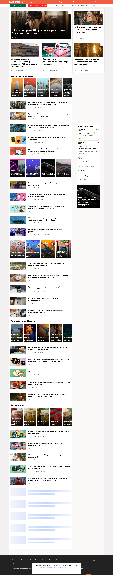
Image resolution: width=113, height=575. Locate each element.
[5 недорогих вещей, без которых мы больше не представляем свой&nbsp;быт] (40, 312)
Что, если (40, 374)
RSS (63, 563)
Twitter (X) (37, 563)
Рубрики (31, 560)
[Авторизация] (102, 2)
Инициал (58, 563)
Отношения (41, 199)
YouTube (51, 563)
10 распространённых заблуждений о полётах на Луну (88, 178)
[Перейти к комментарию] (88, 134)
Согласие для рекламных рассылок (22, 571)
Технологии (55, 70)
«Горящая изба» (39, 118)
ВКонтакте (29, 563)
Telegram (22, 563)
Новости (23, 37)
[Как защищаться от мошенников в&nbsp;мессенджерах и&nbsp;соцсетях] (56, 57)
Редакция (44, 560)
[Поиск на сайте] (95, 2)
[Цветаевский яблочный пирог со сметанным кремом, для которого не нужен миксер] (40, 116)
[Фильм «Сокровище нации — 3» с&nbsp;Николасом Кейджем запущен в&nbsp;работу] (88, 57)
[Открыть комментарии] (16, 37)
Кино (28, 37)
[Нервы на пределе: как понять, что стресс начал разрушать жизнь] (40, 445)
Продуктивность (42, 436)
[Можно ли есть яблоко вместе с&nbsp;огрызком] (40, 373)
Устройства (47, 154)
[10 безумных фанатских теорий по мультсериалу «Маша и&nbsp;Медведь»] (88, 25)
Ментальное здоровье (43, 448)
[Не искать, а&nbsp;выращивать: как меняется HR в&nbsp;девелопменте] (40, 301)
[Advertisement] (88, 98)
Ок (56, 571)
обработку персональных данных (56, 567)
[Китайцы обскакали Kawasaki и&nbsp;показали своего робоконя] (40, 232)
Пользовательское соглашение (27, 566)
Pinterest (44, 563)
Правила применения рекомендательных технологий (27, 568)
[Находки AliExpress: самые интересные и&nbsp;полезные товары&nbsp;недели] (40, 139)
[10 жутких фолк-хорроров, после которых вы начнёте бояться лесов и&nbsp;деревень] (40, 266)
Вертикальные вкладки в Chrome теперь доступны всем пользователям (88, 165)
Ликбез (42, 483)
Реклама (12, 256)
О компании (59, 560)
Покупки (40, 142)
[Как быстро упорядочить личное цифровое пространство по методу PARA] (40, 434)
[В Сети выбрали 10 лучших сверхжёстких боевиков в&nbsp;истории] (40, 25)
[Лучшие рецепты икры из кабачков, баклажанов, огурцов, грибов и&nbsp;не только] (40, 385)
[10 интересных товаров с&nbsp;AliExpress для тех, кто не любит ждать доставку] (40, 469)
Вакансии (51, 560)
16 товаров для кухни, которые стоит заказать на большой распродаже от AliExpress (88, 151)
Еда (46, 118)
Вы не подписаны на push (74, 563)
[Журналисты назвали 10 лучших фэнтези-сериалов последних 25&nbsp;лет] (40, 457)
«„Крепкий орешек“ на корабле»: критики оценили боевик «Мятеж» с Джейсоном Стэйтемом (87, 137)
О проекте (24, 560)
